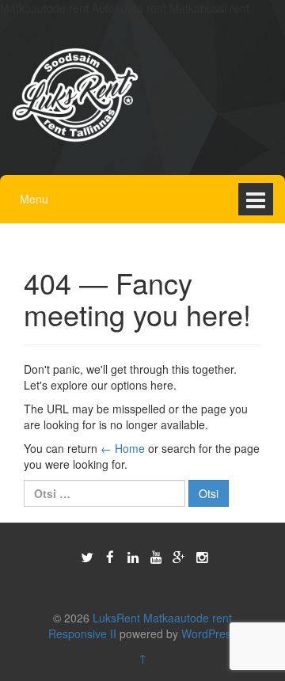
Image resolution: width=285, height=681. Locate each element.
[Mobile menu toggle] (255, 199)
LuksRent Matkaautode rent (162, 618)
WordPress (209, 633)
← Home (123, 448)
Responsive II (82, 633)
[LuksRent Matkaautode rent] (75, 93)
